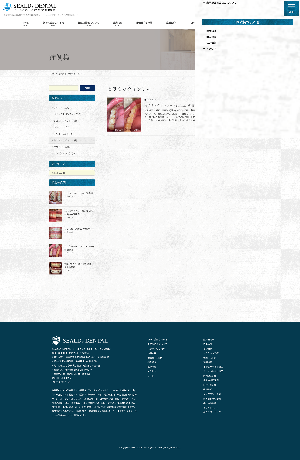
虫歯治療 (207, 344)
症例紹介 (152, 362)
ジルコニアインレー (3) (65, 120)
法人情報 (211, 42)
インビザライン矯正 (213, 366)
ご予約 (151, 375)
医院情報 (152, 366)
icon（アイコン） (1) (64, 153)
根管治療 (207, 348)
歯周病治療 (208, 339)
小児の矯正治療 (211, 380)
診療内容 (152, 353)
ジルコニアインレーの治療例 (78, 193)
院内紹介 (211, 31)
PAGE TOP (292, 436)
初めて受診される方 (157, 339)
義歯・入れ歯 (209, 357)
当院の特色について (157, 344)
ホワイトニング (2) (63, 133)
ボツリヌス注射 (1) (63, 107)
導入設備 (211, 37)
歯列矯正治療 (209, 375)
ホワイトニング (211, 407)
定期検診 (207, 362)
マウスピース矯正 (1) (64, 146)
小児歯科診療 (209, 403)
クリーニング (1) (62, 127)
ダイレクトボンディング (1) (67, 114)
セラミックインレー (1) (65, 140)
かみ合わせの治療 (212, 398)
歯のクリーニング (212, 412)
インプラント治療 (212, 394)
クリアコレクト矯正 (213, 371)
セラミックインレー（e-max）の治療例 (173, 105)
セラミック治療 (211, 353)
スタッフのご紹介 (156, 348)
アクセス (152, 371)
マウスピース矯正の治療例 (77, 228)
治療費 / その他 (155, 357)
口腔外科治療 (209, 384)
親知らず (207, 389)
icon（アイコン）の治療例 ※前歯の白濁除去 (78, 212)
